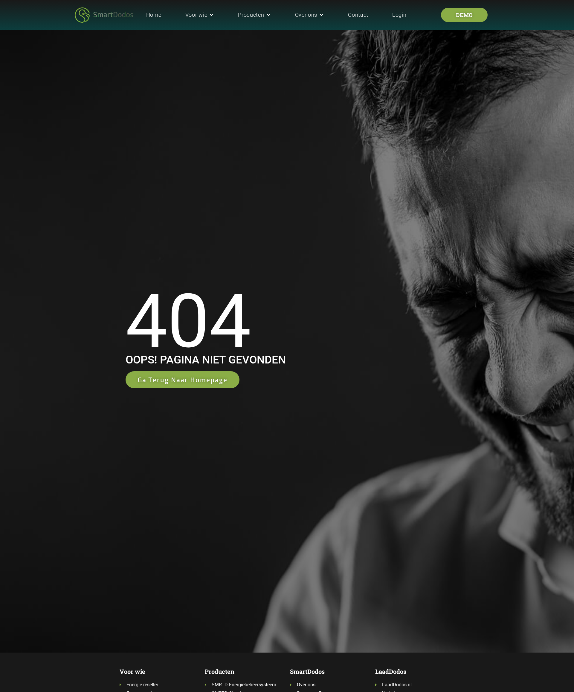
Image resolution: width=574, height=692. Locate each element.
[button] (199, 14)
